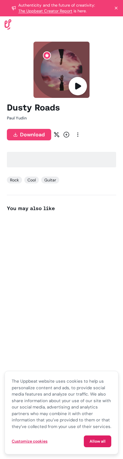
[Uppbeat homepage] (8, 24)
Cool (31, 180)
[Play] (78, 86)
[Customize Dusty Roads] (56, 134)
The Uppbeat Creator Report (45, 10)
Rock (14, 180)
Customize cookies (29, 441)
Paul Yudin (17, 118)
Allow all (98, 441)
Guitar (50, 180)
